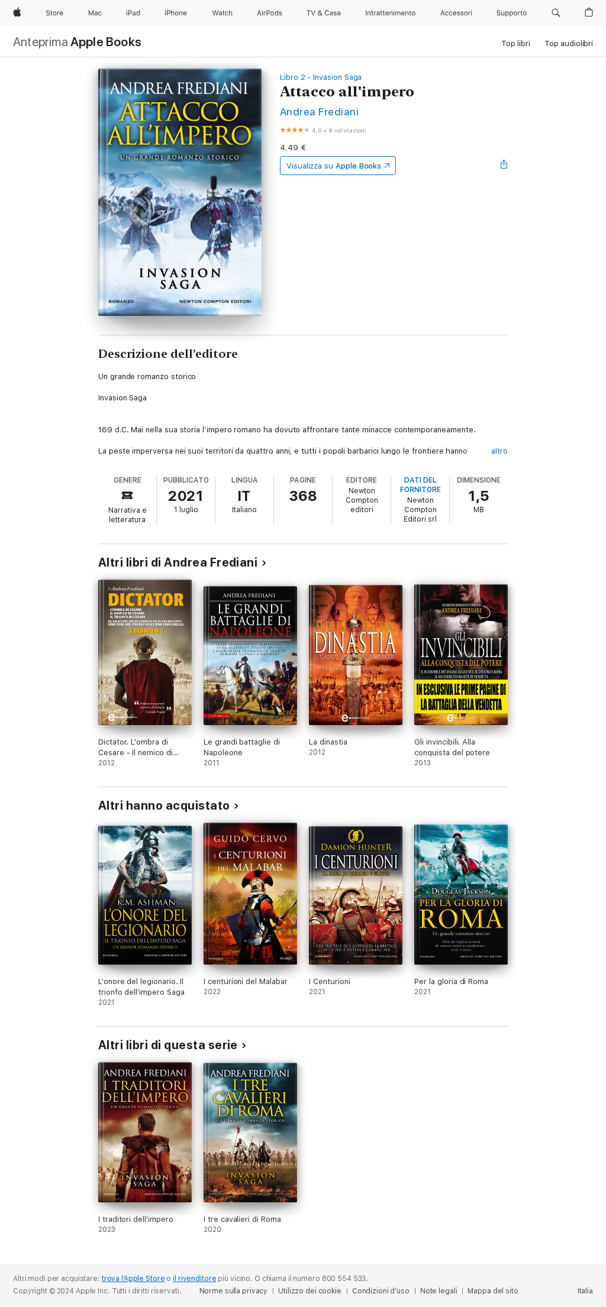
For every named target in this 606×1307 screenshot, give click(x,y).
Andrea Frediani (319, 111)
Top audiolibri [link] (568, 43)
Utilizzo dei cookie (309, 1291)
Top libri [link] (515, 43)
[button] (556, 13)
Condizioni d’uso (381, 1291)
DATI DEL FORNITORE (420, 485)
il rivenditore (194, 1278)
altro (499, 451)
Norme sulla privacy (233, 1291)
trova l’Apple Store (133, 1278)
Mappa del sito (493, 1291)
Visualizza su (333, 165)
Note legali (438, 1291)
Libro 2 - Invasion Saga (321, 77)
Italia (585, 1291)
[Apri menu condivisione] (504, 165)
